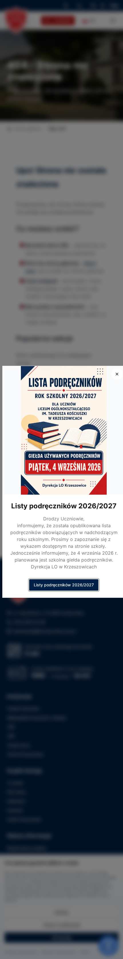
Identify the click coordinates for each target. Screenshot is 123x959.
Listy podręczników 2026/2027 (64, 584)
